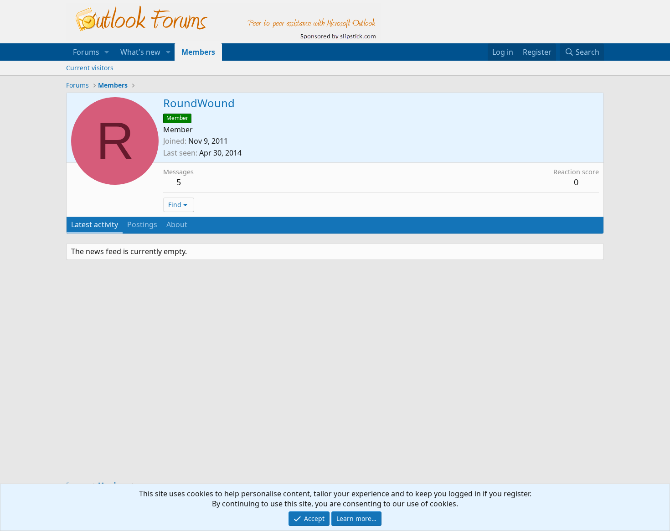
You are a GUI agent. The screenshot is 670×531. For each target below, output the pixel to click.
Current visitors (89, 67)
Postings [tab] (142, 224)
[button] (106, 52)
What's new (140, 52)
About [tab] (176, 224)
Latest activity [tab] (94, 224)
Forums (86, 52)
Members (198, 52)
